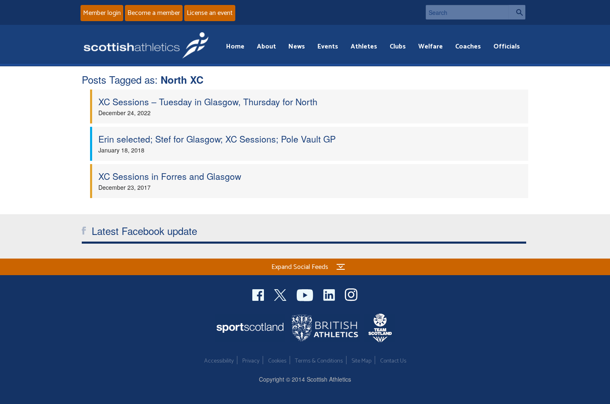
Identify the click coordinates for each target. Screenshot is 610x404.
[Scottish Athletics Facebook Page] (259, 294)
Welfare (430, 46)
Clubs (398, 46)
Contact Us (393, 361)
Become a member (153, 13)
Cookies (277, 361)
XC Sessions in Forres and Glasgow (169, 176)
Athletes (364, 46)
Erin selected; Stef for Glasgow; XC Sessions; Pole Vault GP (217, 139)
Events (327, 46)
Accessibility (219, 361)
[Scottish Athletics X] (281, 294)
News (296, 46)
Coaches (468, 46)
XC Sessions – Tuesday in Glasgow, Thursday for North (207, 101)
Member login (102, 13)
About (266, 46)
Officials (506, 46)
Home (235, 46)
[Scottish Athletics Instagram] (351, 294)
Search (517, 12)
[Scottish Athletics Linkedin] (330, 294)
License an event (210, 13)
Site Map (361, 361)
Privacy (250, 361)
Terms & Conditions (319, 361)
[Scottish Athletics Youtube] (306, 294)
